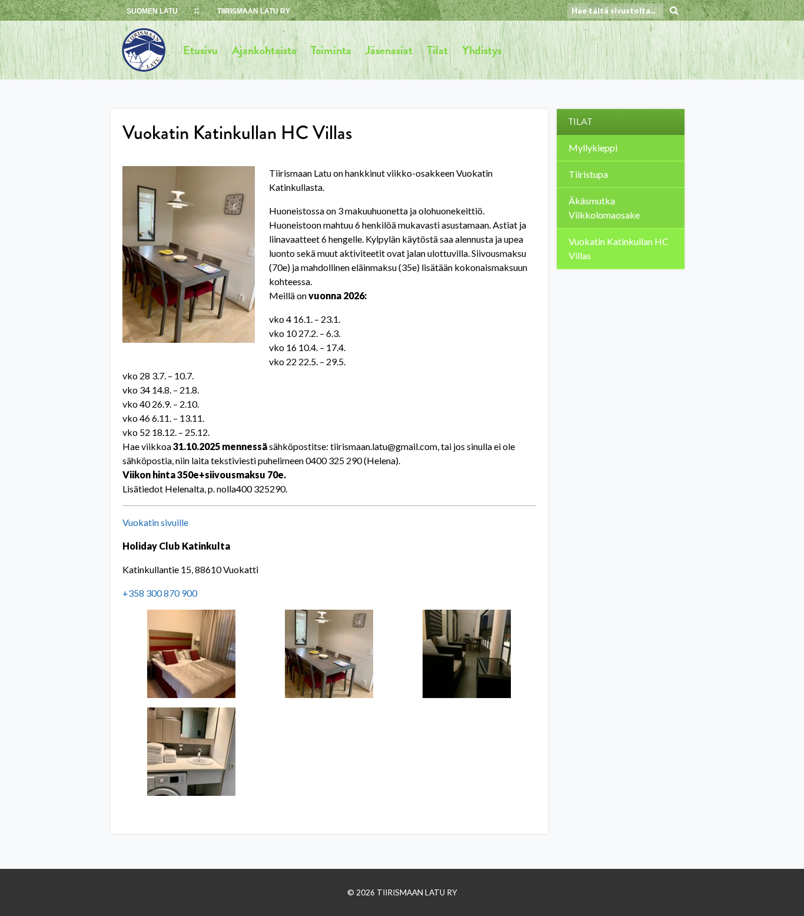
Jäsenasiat (389, 50)
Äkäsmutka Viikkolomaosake (604, 207)
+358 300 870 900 (159, 592)
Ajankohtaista (264, 50)
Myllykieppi (593, 147)
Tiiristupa (588, 174)
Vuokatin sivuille (155, 522)
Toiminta (331, 50)
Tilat (437, 50)
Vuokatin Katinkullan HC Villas (619, 248)
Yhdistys (481, 50)
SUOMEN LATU (152, 11)
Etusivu (200, 50)
